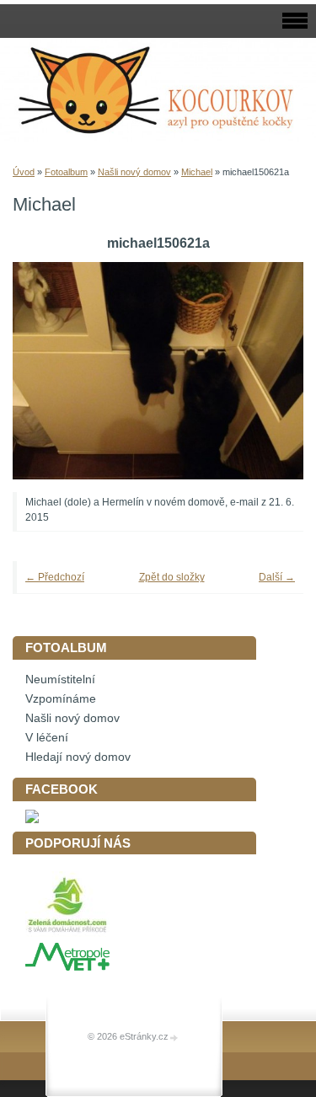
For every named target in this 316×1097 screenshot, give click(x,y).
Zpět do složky (172, 577)
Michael (196, 172)
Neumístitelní (60, 679)
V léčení (46, 737)
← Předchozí (54, 577)
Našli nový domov (134, 172)
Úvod (24, 172)
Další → (277, 577)
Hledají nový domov (78, 757)
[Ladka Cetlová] (32, 819)
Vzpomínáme (60, 699)
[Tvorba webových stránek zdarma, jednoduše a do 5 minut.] (174, 1037)
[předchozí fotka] (48, 371)
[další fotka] (268, 371)
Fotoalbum (66, 172)
